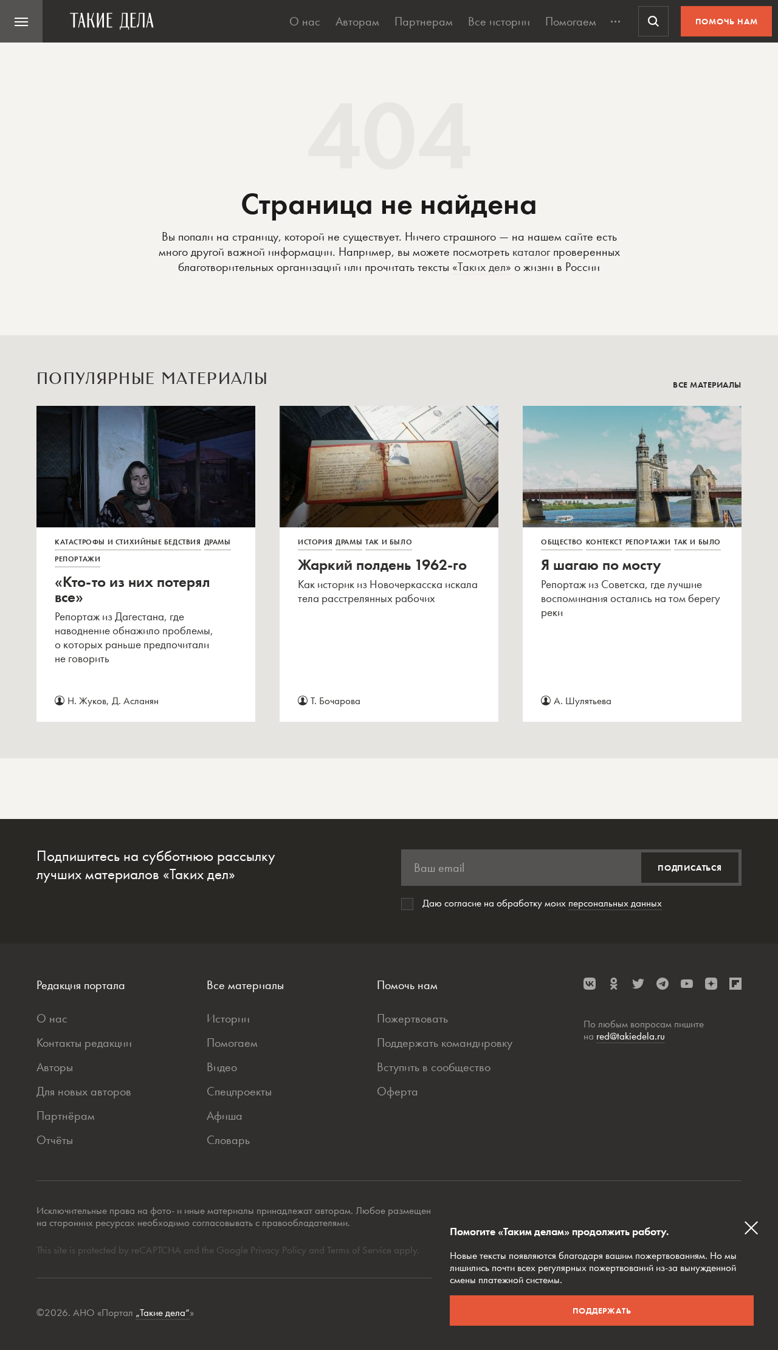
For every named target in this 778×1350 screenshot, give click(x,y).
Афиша (225, 1115)
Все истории (499, 21)
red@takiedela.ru (630, 1036)
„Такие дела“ (163, 1312)
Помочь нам (726, 21)
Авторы (54, 1067)
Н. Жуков (86, 700)
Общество (562, 542)
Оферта (397, 1091)
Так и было (388, 542)
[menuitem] (21, 21)
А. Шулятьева (582, 700)
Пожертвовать (412, 1018)
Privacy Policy (279, 1249)
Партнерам (423, 21)
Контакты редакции (84, 1042)
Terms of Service (359, 1249)
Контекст (604, 542)
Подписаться (690, 867)
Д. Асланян (135, 700)
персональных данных (615, 903)
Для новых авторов (83, 1091)
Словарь (228, 1140)
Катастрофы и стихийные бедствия (128, 542)
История (315, 542)
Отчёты (54, 1140)
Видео (222, 1067)
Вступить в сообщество (434, 1067)
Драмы (217, 542)
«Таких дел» (481, 267)
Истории (228, 1018)
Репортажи (77, 559)
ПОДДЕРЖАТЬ (602, 1310)
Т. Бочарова (335, 700)
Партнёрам (65, 1115)
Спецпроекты (239, 1091)
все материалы (707, 384)
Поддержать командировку (444, 1042)
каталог (531, 251)
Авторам (357, 21)
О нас (304, 21)
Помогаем (570, 21)
